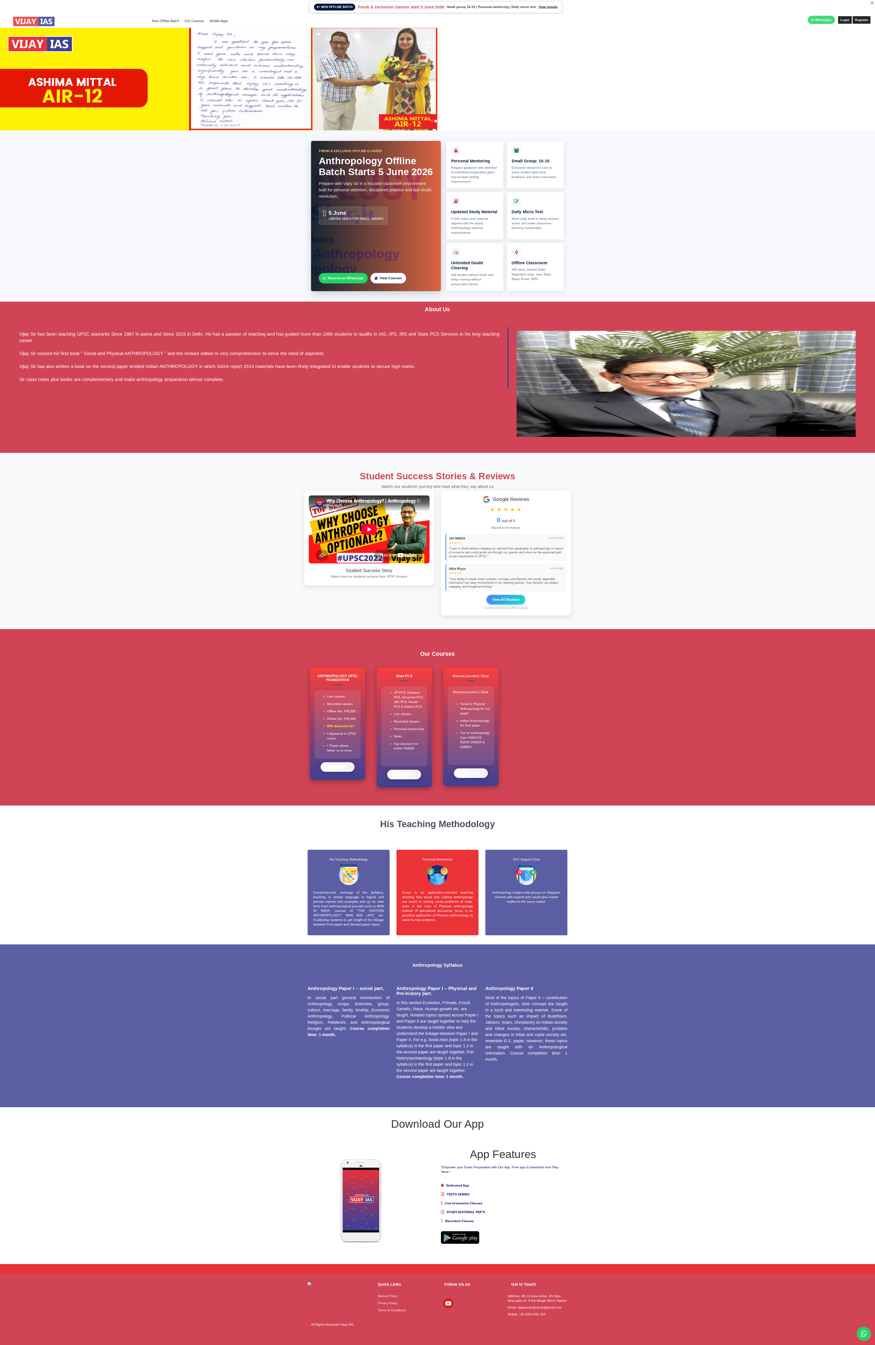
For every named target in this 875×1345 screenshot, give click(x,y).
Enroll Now (337, 766)
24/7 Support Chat (526, 859)
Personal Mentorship (437, 859)
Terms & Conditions (392, 1310)
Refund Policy (388, 1296)
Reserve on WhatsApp (345, 278)
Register (861, 20)
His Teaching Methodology (348, 859)
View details (548, 7)
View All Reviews (506, 599)
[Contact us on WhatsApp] (863, 1333)
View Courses (391, 278)
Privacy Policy (388, 1303)
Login (844, 20)
